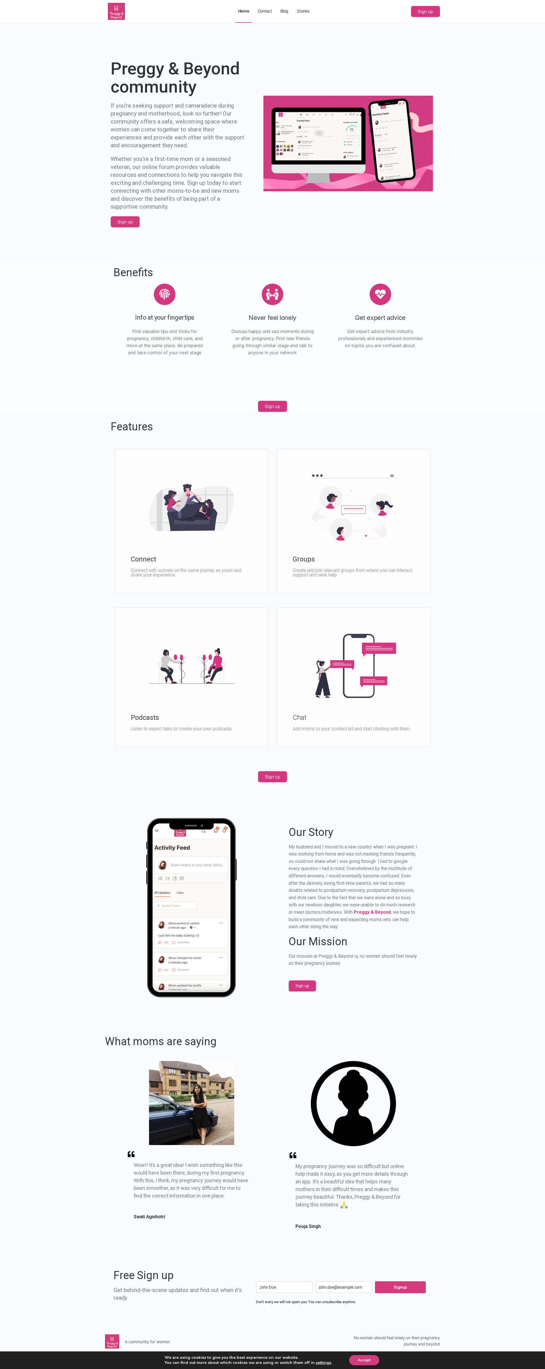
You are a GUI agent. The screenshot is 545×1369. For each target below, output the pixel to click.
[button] (425, 11)
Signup (400, 1287)
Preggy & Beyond (372, 912)
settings (323, 1362)
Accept (364, 1360)
